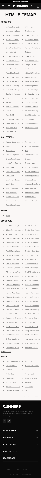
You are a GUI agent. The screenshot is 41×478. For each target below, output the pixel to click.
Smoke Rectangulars (13, 94)
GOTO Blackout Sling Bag (15, 56)
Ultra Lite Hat (11, 52)
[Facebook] (4, 421)
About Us (28, 361)
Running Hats (30, 142)
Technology (10, 374)
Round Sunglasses (13, 205)
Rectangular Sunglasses (15, 201)
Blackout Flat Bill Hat (14, 106)
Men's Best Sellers (13, 171)
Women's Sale (30, 196)
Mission (28, 382)
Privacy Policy (14, 474)
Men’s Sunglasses (12, 188)
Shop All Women (31, 167)
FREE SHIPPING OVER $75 (20, 2)
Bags (8, 146)
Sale (26, 150)
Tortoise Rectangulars (14, 90)
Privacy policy (30, 374)
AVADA (32, 397)
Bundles (9, 369)
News (8, 215)
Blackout (9, 111)
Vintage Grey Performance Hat (17, 31)
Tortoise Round (30, 77)
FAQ (26, 390)
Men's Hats (10, 175)
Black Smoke (30, 56)
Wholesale (10, 378)
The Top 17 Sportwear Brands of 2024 (20, 284)
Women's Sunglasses (33, 201)
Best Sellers (10, 150)
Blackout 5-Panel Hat (33, 43)
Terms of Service (26, 474)
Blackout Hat (30, 31)
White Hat (28, 27)
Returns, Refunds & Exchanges (17, 390)
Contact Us (29, 386)
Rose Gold (10, 115)
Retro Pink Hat (11, 127)
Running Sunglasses (32, 146)
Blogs (27, 369)
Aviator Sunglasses (13, 142)
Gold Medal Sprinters (33, 119)
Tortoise (28, 52)
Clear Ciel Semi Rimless (15, 48)
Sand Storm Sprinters (33, 115)
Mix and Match (11, 365)
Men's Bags (10, 167)
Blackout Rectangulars (14, 85)
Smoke (8, 102)
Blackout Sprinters (32, 94)
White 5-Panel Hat (13, 123)
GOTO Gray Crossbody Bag (16, 119)
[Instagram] (9, 421)
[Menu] (3, 6)
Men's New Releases (14, 180)
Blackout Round (31, 69)
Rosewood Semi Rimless (15, 39)
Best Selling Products (14, 155)
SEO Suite (37, 397)
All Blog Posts (6, 351)
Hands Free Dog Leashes (15, 163)
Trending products (32, 175)
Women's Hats (30, 188)
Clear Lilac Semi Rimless (15, 43)
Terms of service (31, 378)
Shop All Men (30, 163)
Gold (7, 98)
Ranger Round (30, 64)
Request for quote (13, 386)
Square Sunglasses (32, 171)
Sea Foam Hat (11, 131)
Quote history (11, 382)
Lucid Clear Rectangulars (15, 81)
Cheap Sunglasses (13, 159)
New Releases (11, 192)
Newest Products (12, 196)
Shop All (28, 159)
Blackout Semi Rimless (14, 35)
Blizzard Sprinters (31, 102)
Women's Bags (30, 180)
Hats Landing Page (13, 361)
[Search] (9, 6)
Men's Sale (10, 184)
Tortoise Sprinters (31, 85)
